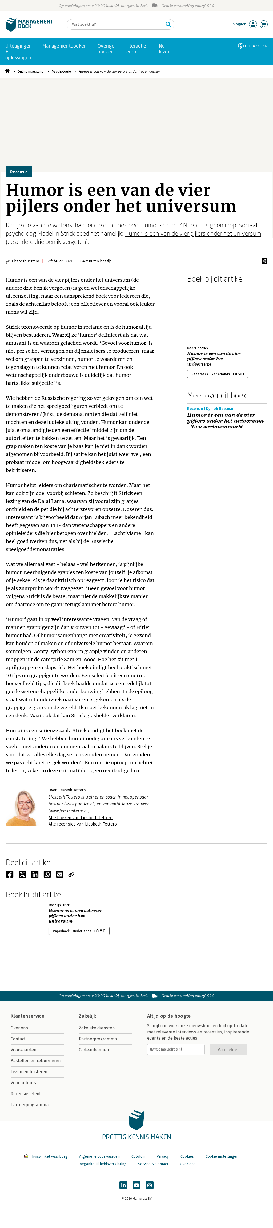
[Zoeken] (168, 24)
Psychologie (61, 71)
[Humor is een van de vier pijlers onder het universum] (205, 313)
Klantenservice (27, 1016)
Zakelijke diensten (97, 1028)
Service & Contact (153, 1164)
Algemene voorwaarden (99, 1156)
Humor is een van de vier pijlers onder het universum (120, 71)
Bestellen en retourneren (36, 1060)
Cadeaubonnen (94, 1049)
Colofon (138, 1156)
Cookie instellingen (222, 1156)
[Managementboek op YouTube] (136, 1185)
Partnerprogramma (30, 1104)
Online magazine (30, 71)
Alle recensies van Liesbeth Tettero (83, 824)
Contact (18, 1038)
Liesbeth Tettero (25, 261)
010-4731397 (256, 46)
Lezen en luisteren (29, 1071)
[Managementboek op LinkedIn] (123, 1185)
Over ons (19, 1028)
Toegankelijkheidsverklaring (102, 1164)
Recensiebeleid (26, 1093)
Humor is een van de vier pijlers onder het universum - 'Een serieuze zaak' (225, 421)
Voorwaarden (24, 1049)
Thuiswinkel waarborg (49, 1156)
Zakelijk (87, 1016)
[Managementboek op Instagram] (150, 1185)
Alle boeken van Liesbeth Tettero (81, 817)
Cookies (187, 1156)
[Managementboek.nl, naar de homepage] (29, 30)
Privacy (162, 1156)
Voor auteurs (23, 1082)
